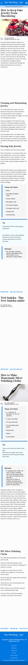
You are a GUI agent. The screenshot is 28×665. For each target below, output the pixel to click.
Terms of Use (14, 655)
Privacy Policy (14, 658)
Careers (14, 653)
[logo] (14, 3)
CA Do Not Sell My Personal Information (14, 660)
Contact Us (14, 650)
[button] (1, 3)
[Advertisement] (14, 86)
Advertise (14, 648)
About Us (14, 645)
